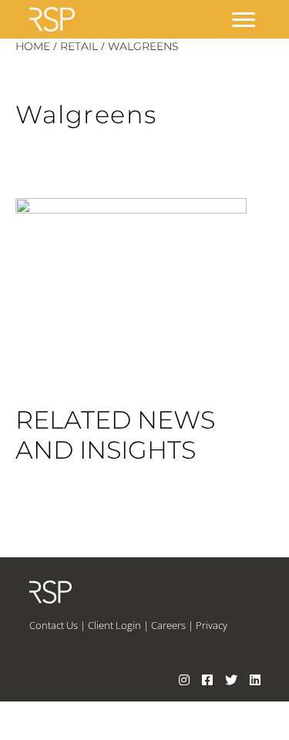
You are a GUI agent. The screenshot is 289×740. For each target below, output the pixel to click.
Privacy (211, 625)
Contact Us (53, 625)
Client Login (114, 625)
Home (32, 46)
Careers (168, 625)
